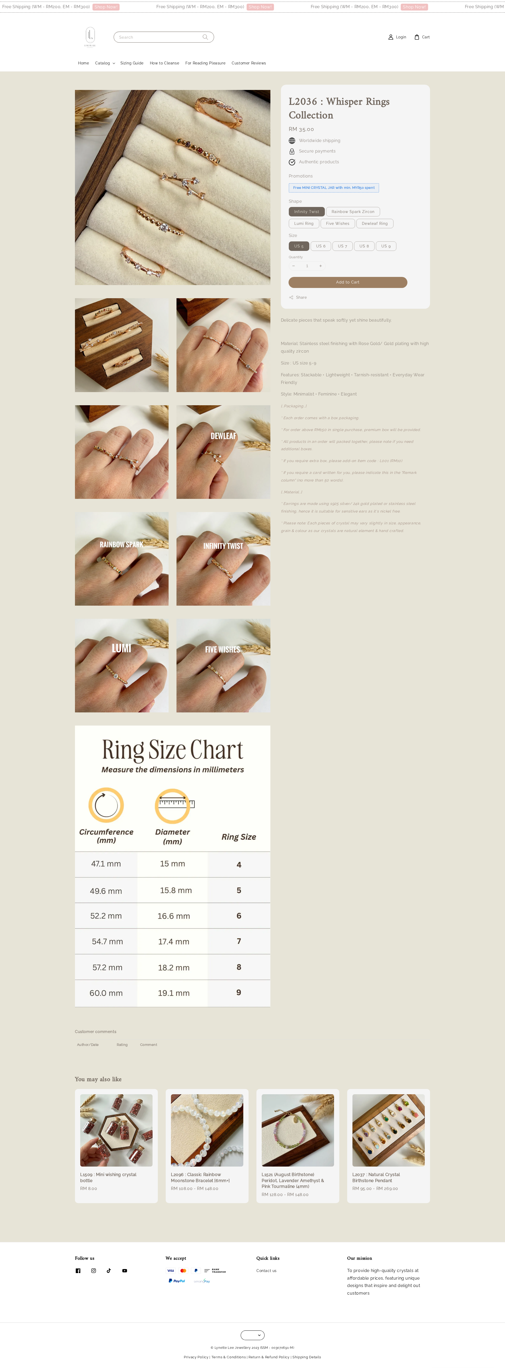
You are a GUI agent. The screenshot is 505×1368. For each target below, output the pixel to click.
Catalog (102, 63)
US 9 (386, 246)
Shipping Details (306, 1357)
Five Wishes (338, 223)
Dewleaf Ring (375, 223)
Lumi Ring (304, 223)
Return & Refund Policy (269, 1357)
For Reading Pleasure (205, 63)
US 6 (321, 246)
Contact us (266, 1271)
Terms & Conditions (228, 1357)
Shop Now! (62, 6)
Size (293, 235)
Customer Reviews (249, 63)
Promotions (301, 176)
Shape (295, 201)
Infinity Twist (306, 212)
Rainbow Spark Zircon (353, 212)
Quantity (296, 257)
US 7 (342, 246)
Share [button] (301, 297)
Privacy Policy (196, 1357)
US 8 (364, 246)
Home (83, 63)
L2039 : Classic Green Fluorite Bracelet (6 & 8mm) (469, 1353)
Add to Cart (348, 282)
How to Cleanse (164, 63)
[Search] (205, 37)
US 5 (299, 246)
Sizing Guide (132, 63)
